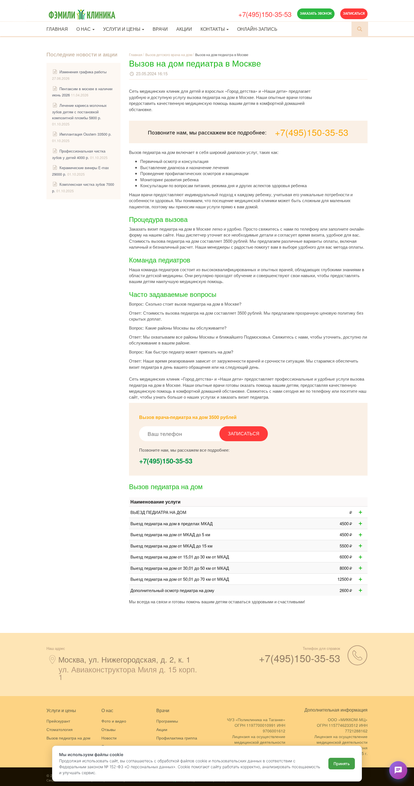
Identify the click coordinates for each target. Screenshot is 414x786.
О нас (84, 29)
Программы (167, 721)
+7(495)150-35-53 (264, 14)
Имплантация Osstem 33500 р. (85, 134)
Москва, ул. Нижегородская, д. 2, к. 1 (124, 659)
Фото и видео (113, 721)
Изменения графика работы (82, 71)
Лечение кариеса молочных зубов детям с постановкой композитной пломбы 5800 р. (79, 111)
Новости (109, 738)
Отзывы (108, 729)
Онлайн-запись (257, 29)
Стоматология (59, 729)
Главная (57, 29)
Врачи (160, 29)
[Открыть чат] (398, 770)
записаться (243, 433)
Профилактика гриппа (176, 738)
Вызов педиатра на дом (68, 738)
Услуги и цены (122, 29)
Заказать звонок (316, 14)
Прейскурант (58, 721)
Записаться (354, 14)
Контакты (213, 29)
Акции (184, 29)
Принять (341, 763)
